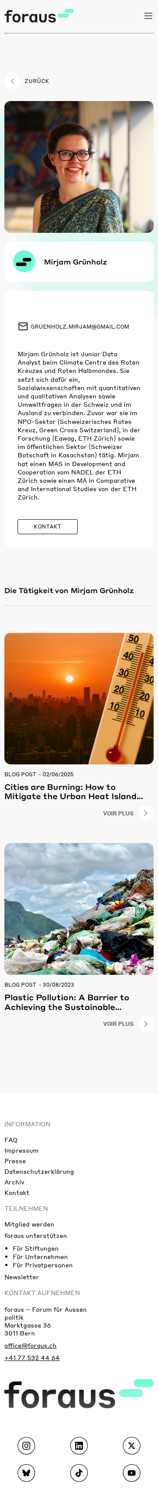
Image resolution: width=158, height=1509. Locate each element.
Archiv (14, 1182)
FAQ (11, 1140)
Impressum (21, 1150)
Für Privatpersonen (43, 1265)
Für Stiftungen (36, 1248)
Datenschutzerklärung (39, 1171)
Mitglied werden (29, 1224)
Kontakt (16, 1192)
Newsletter (21, 1277)
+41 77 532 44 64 (32, 1357)
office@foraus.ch (30, 1345)
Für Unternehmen (40, 1256)
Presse (15, 1161)
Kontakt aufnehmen (42, 1292)
